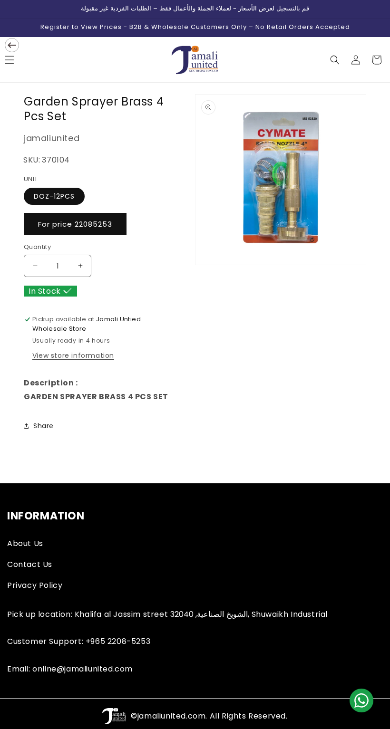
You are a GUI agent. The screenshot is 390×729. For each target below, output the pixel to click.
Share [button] (43, 426)
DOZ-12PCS (54, 196)
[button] (334, 59)
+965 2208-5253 (118, 641)
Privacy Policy (34, 585)
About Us (25, 543)
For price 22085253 (75, 224)
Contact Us (29, 564)
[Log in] (355, 59)
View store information (73, 355)
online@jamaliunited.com (82, 668)
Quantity (37, 246)
